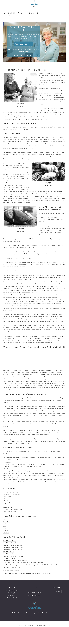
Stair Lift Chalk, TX (8, 551)
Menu (34, 6)
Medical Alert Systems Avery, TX (12, 549)
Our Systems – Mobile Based (11, 494)
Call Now (57, 591)
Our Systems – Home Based (11, 492)
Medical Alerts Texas (14, 570)
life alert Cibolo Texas (48, 572)
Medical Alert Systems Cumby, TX (13, 547)
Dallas (5, 524)
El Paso (5, 530)
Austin (5, 526)
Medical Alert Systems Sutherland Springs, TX (16, 560)
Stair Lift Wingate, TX (9, 540)
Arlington (6, 532)
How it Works (7, 496)
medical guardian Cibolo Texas (30, 573)
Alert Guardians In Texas (34, 2)
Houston (5, 519)
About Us (6, 501)
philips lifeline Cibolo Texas (44, 573)
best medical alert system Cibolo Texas (34, 572)
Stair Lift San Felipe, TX (9, 543)
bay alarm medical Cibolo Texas (17, 572)
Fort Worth (6, 528)
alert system (49, 88)
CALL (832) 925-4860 (23, 44)
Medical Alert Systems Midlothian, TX (14, 545)
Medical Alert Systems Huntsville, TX (13, 556)
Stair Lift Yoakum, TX (9, 558)
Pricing (5, 498)
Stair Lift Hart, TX (8, 554)
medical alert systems (49, 217)
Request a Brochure (9, 503)
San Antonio (6, 522)
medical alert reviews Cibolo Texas (14, 573)
